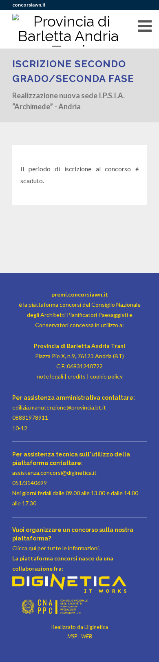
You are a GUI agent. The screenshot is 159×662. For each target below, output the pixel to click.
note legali (50, 376)
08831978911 (30, 417)
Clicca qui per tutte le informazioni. (56, 548)
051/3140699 (29, 482)
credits (77, 376)
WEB (86, 636)
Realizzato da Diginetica (79, 627)
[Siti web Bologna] (69, 590)
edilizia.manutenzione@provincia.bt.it (59, 407)
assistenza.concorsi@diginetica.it (54, 472)
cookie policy (106, 376)
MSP (72, 636)
